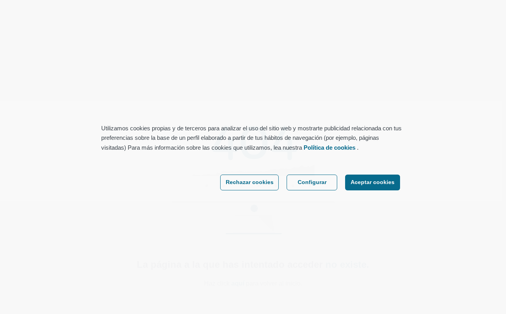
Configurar (312, 182)
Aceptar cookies (373, 182)
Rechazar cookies (250, 182)
